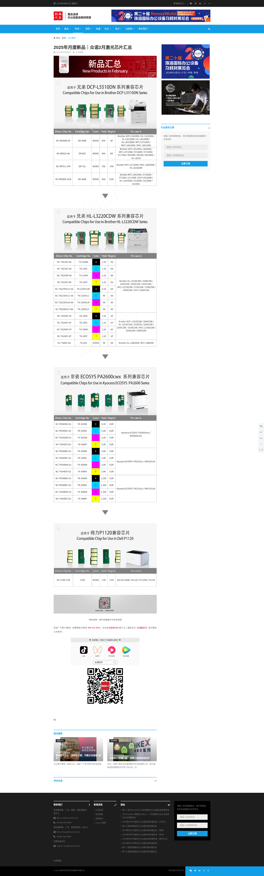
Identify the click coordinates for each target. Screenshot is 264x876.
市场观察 (114, 741)
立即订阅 (185, 163)
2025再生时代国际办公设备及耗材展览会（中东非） (144, 822)
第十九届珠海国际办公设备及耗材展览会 (139, 826)
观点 (117, 29)
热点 (107, 29)
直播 (98, 29)
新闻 (77, 29)
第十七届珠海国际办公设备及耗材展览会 (139, 851)
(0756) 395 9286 (64, 822)
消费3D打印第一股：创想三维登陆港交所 (129, 758)
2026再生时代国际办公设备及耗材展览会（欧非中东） (145, 839)
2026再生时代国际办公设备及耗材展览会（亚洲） (143, 834)
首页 (58, 29)
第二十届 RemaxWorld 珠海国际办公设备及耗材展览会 (145, 810)
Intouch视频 (100, 823)
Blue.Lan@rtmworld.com (67, 818)
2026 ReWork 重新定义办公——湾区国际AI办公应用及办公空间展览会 (145, 816)
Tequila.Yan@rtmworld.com (68, 846)
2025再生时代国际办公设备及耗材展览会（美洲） (143, 830)
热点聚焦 (99, 814)
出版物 (129, 29)
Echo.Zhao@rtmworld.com (68, 832)
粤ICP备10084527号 (176, 870)
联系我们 (142, 29)
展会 (66, 29)
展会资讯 (60, 741)
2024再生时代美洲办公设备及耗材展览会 (139, 843)
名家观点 (99, 818)
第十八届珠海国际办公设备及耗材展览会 (139, 847)
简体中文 (180, 3)
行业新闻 (99, 810)
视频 (87, 29)
